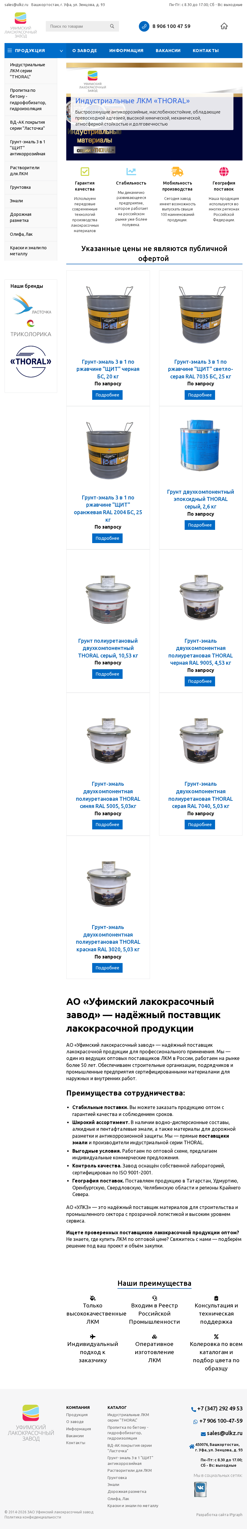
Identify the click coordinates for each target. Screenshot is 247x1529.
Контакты (206, 50)
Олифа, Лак (21, 234)
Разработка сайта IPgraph (219, 1515)
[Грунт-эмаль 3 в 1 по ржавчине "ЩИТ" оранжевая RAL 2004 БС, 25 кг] (108, 453)
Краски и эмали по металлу (28, 250)
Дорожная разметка (20, 217)
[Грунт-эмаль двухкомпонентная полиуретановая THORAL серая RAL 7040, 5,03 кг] (200, 740)
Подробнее (107, 395)
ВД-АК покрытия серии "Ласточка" (27, 125)
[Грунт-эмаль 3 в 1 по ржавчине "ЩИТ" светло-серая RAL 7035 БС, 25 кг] (200, 317)
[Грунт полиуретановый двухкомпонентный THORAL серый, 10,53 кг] (108, 596)
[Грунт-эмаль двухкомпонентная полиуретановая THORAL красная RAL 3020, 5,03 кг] (108, 883)
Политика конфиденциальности (33, 1517)
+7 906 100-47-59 (220, 1421)
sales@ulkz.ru (16, 4)
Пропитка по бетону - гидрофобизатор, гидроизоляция (28, 99)
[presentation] (75, 111)
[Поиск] (112, 26)
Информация (126, 50)
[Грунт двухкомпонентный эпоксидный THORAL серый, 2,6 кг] (200, 450)
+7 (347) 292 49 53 (219, 1408)
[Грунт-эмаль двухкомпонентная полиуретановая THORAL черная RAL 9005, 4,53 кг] (200, 596)
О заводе (84, 50)
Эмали (16, 200)
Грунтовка (20, 187)
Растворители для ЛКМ (24, 170)
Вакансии (168, 50)
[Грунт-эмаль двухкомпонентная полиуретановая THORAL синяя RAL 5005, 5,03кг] (108, 740)
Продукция (30, 50)
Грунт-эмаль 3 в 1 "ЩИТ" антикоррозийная (27, 147)
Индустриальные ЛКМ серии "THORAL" (27, 70)
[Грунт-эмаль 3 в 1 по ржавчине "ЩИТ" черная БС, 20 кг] (108, 317)
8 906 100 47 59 (171, 26)
